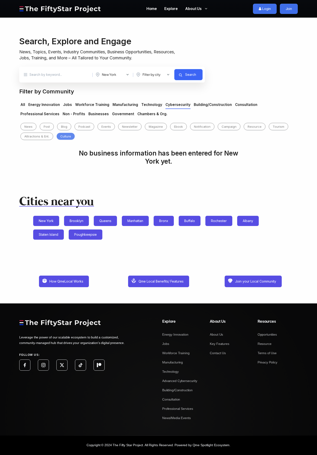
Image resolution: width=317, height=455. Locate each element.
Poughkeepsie (85, 234)
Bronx (163, 221)
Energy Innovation (175, 334)
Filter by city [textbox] (151, 74)
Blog (64, 126)
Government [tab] (123, 114)
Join (289, 8)
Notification (202, 126)
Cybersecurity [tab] (178, 105)
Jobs (165, 344)
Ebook (178, 126)
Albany (248, 221)
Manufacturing (172, 362)
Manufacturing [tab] (125, 105)
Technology (170, 371)
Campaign (229, 126)
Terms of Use (267, 353)
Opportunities (267, 334)
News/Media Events (176, 418)
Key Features (219, 344)
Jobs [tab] (67, 105)
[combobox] (113, 74)
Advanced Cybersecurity (179, 381)
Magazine (156, 126)
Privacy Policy (267, 362)
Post (47, 126)
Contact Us (218, 353)
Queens (105, 221)
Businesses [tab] (98, 114)
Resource (255, 126)
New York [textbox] (109, 74)
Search (190, 74)
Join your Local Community (255, 281)
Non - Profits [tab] (74, 114)
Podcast (84, 126)
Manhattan (135, 221)
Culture (65, 136)
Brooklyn (76, 221)
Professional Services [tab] (39, 114)
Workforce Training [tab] (92, 105)
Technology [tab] (151, 105)
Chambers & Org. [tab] (152, 114)
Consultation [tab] (246, 105)
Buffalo (189, 221)
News (28, 126)
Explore (171, 8)
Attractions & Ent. (36, 136)
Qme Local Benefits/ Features (161, 281)
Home (151, 8)
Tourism (278, 126)
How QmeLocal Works (66, 281)
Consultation (171, 399)
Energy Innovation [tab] (44, 105)
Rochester (219, 221)
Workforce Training (175, 353)
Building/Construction (177, 390)
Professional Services (177, 408)
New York (46, 221)
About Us (194, 8)
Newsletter (130, 126)
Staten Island (48, 234)
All (22, 105)
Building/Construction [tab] (213, 105)
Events (106, 126)
